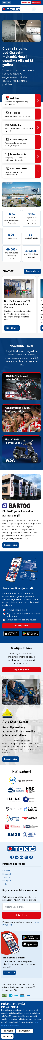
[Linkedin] (17, 857)
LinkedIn (6, 871)
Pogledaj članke (21, 670)
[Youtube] (21, 857)
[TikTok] (31, 857)
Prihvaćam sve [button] (25, 1031)
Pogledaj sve (32, 271)
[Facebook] (12, 857)
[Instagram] (26, 857)
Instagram (6, 881)
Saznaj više (9, 972)
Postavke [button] (7, 1036)
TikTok (5, 884)
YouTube (6, 877)
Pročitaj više (12, 328)
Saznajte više (10, 545)
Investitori (26, 3)
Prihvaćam (8, 1031)
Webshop (36, 3)
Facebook (6, 874)
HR (5, 2)
